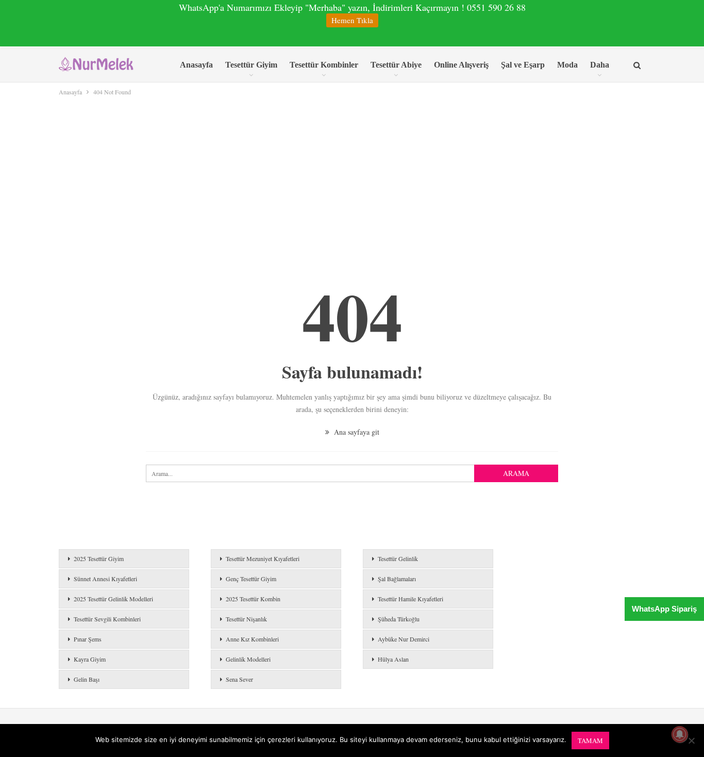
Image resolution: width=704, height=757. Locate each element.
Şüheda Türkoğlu (399, 619)
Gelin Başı (86, 679)
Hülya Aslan (393, 659)
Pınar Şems (88, 639)
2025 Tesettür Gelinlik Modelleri (113, 599)
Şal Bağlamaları (397, 578)
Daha (599, 64)
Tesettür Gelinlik (398, 558)
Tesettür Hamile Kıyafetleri (410, 599)
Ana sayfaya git (355, 432)
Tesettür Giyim (251, 64)
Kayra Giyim (90, 659)
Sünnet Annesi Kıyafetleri (105, 578)
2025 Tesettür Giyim (99, 558)
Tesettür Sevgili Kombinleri (107, 619)
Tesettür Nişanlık (246, 619)
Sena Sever (239, 679)
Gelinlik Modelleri (248, 659)
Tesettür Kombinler (324, 64)
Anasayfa (196, 64)
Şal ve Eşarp (523, 64)
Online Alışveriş (461, 64)
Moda (567, 64)
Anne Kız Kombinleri (252, 639)
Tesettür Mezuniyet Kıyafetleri (262, 558)
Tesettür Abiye (396, 64)
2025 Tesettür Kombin (253, 599)
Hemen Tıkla (352, 20)
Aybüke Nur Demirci (403, 639)
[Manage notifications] (680, 734)
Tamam (590, 740)
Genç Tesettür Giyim (251, 578)
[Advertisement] (352, 175)
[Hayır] (691, 740)
